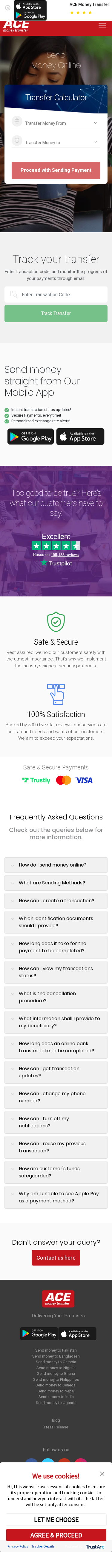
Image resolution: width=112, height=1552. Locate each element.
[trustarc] (94, 1546)
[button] (102, 1473)
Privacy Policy (17, 1546)
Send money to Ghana (56, 1373)
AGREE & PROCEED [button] (56, 1535)
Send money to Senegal (56, 1385)
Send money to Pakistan (56, 1350)
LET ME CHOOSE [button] (56, 1519)
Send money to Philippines (56, 1379)
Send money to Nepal (56, 1391)
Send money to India (56, 1396)
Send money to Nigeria (56, 1368)
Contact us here (56, 1258)
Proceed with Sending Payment (56, 170)
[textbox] (56, 122)
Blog (56, 1420)
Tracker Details (42, 1546)
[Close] (8, 6)
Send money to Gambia (56, 1362)
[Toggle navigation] (103, 25)
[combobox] (56, 122)
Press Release (56, 1427)
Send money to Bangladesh (56, 1356)
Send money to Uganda (56, 1402)
